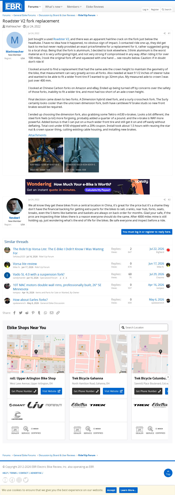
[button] (40, 6)
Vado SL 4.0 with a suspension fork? (38, 274)
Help (5, 473)
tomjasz (17, 292)
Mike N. (16, 267)
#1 (169, 33)
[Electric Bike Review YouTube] (5, 480)
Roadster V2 (61, 39)
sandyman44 (19, 277)
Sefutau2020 (19, 256)
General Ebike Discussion (52, 303)
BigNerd (160, 252)
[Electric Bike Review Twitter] (26, 480)
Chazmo (160, 277)
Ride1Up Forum (46, 256)
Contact (23, 473)
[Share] (165, 33)
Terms (13, 473)
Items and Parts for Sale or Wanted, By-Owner (57, 292)
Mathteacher (13, 26)
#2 (169, 199)
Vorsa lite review (25, 264)
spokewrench (19, 303)
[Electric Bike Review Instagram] (19, 480)
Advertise (36, 473)
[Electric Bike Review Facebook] (12, 480)
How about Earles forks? (30, 300)
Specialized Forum (48, 277)
